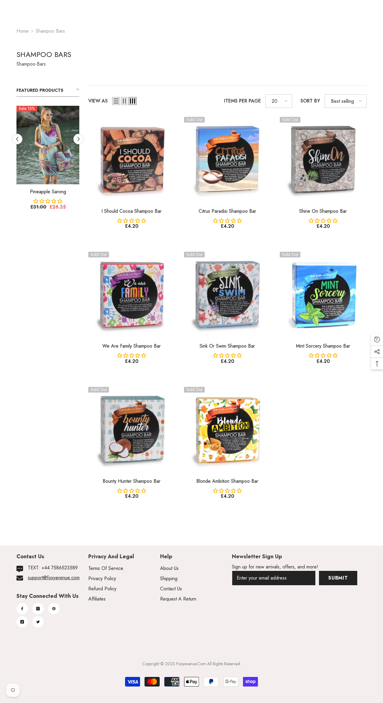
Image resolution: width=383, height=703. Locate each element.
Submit (338, 577)
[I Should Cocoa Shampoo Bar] (131, 160)
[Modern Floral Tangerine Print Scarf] (47, 153)
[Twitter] (38, 621)
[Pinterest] (54, 608)
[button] (116, 101)
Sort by (310, 100)
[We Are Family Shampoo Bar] (131, 295)
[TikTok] (22, 621)
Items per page (242, 100)
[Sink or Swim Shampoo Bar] (227, 295)
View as (98, 100)
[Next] (78, 146)
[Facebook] (22, 608)
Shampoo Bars (50, 31)
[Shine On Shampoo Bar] (323, 160)
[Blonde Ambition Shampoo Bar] (227, 430)
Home (22, 31)
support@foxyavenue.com (54, 577)
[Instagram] (38, 608)
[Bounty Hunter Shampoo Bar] (131, 430)
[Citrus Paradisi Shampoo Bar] (227, 160)
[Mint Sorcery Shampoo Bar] (323, 295)
